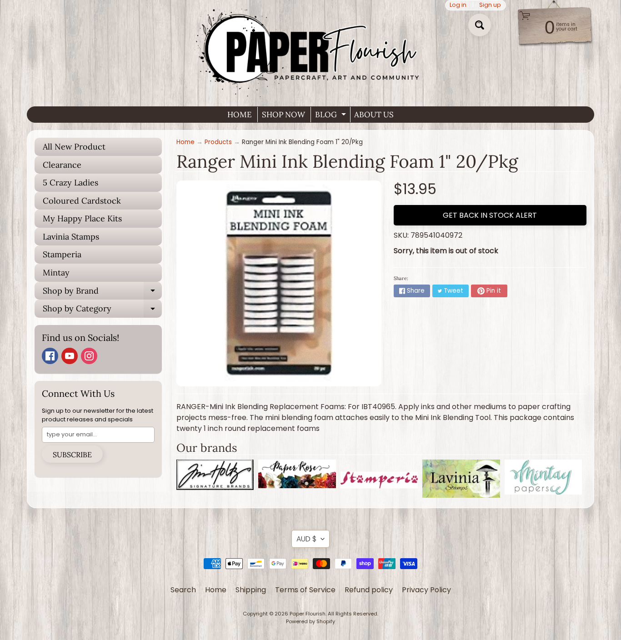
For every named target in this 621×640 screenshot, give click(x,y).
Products (218, 142)
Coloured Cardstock (82, 200)
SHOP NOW (283, 115)
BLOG (331, 116)
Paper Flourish (308, 613)
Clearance (62, 165)
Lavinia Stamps (71, 236)
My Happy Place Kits (82, 218)
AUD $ (306, 539)
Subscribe (72, 454)
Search (183, 590)
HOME (239, 115)
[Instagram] (89, 356)
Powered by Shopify (310, 621)
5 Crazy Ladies (70, 182)
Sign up (490, 5)
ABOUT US (374, 115)
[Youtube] (69, 356)
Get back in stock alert (490, 215)
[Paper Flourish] (310, 49)
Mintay (56, 272)
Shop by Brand (102, 292)
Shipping (250, 590)
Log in (458, 5)
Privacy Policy (426, 590)
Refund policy (369, 590)
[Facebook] (50, 356)
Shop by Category (102, 310)
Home (185, 142)
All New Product (74, 146)
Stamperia (62, 254)
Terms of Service (305, 590)
